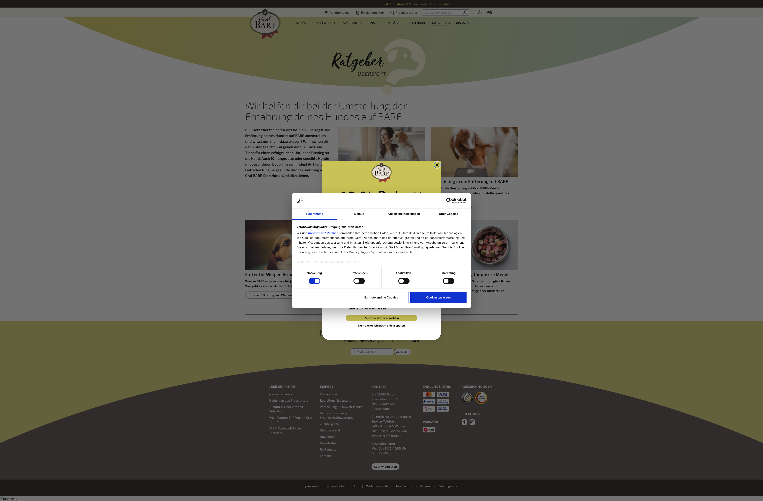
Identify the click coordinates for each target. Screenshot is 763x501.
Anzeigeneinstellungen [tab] (404, 213)
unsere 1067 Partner (323, 233)
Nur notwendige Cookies (381, 297)
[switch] (359, 281)
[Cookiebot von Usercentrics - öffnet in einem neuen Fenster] (449, 201)
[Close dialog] (437, 165)
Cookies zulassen (438, 297)
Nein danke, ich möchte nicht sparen (381, 325)
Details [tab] (359, 213)
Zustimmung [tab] (314, 213)
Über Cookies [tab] (448, 213)
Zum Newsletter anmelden (381, 318)
